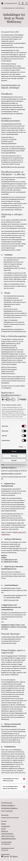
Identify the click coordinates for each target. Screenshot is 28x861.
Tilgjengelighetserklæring (8, 838)
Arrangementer (5, 826)
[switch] (24, 431)
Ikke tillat (14, 460)
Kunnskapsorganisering (10, 3)
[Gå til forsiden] (2, 3)
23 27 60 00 (9, 811)
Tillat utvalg (14, 456)
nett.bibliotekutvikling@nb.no (9, 808)
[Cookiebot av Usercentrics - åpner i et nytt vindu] (19, 400)
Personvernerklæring (7, 833)
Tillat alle (14, 451)
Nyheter (3, 824)
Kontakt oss (4, 831)
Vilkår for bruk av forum (7, 836)
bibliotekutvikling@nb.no (8, 805)
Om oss (3, 828)
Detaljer (21, 446)
